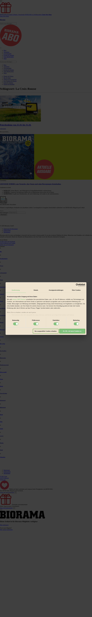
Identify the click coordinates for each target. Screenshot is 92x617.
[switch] (35, 323)
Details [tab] (36, 290)
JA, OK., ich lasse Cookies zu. (72, 331)
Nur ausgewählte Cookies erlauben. (46, 331)
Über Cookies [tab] (76, 290)
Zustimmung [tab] (16, 290)
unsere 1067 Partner (19, 299)
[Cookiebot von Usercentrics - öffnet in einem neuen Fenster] (77, 284)
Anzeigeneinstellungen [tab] (56, 290)
